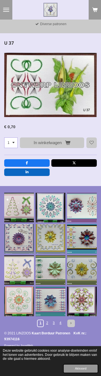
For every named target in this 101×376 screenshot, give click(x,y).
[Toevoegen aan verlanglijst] (91, 142)
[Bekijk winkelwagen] (95, 10)
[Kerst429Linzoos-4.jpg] (19, 207)
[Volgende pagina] (71, 323)
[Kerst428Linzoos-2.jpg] (82, 301)
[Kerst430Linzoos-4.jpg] (19, 270)
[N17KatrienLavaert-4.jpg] (82, 270)
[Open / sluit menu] (6, 10)
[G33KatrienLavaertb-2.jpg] (82, 238)
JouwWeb (26, 345)
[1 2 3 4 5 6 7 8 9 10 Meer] (11, 142)
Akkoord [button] (80, 368)
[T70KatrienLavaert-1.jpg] (50, 301)
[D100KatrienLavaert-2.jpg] (50, 238)
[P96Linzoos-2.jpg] (50, 207)
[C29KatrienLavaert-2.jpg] (82, 207)
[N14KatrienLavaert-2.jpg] (50, 270)
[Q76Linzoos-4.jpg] (19, 301)
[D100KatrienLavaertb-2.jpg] (19, 238)
